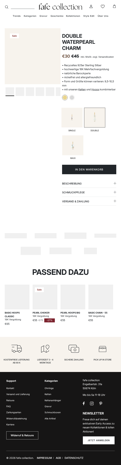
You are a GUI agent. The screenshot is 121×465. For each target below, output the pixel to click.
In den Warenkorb (89, 169)
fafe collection (24, 457)
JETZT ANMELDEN (99, 440)
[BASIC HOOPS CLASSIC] (17, 297)
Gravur (43, 16)
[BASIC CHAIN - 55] (100, 297)
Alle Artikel (50, 418)
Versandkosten (106, 56)
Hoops (95, 89)
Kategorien (30, 16)
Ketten (82, 89)
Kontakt (10, 388)
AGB (58, 457)
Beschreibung (72, 183)
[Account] (90, 6)
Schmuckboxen (53, 412)
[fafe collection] (60, 6)
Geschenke (57, 16)
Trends (17, 16)
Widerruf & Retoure (22, 435)
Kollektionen (73, 16)
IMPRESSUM (44, 457)
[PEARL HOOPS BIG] (72, 297)
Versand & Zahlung (75, 201)
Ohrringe (49, 388)
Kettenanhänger (53, 400)
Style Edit (89, 16)
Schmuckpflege (73, 192)
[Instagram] (92, 403)
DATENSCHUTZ (74, 457)
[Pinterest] (101, 403)
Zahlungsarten (13, 412)
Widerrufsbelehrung (16, 418)
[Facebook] (84, 403)
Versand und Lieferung (18, 394)
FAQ (8, 406)
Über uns (103, 16)
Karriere (10, 424)
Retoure (10, 400)
